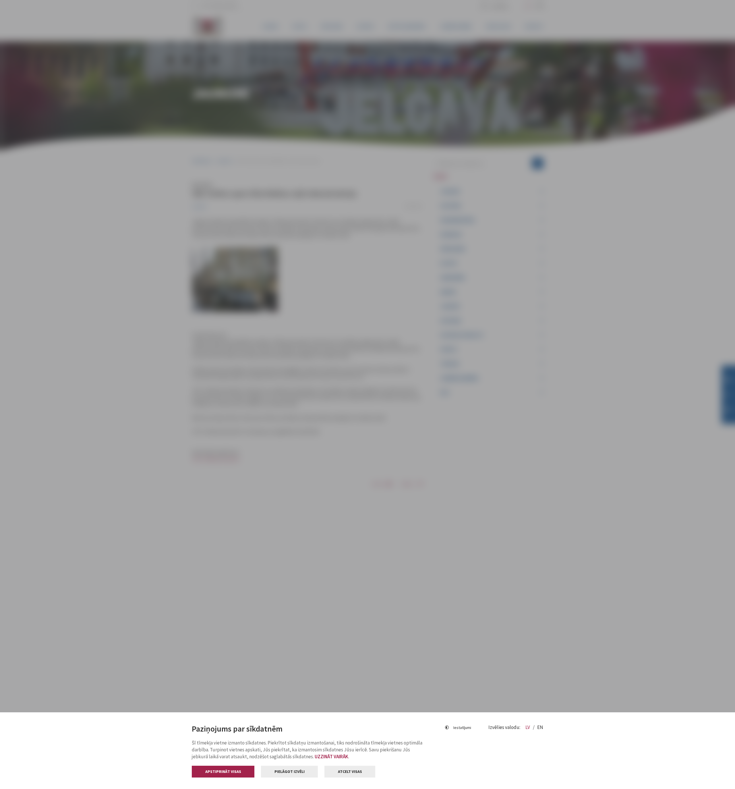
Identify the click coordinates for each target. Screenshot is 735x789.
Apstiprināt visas (223, 771)
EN (540, 727)
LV (528, 727)
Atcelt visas (350, 771)
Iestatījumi (462, 727)
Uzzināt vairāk (331, 756)
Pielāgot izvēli (289, 771)
